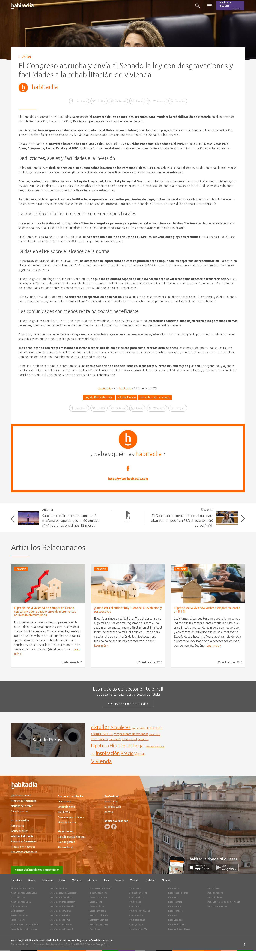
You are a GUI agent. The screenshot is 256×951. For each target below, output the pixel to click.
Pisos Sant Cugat (176, 924)
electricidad (129, 739)
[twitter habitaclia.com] (107, 827)
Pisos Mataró (174, 906)
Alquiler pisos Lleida (60, 915)
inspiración (108, 753)
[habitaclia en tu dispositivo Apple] (201, 870)
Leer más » (101, 645)
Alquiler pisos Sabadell (61, 929)
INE (93, 754)
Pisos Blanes (135, 902)
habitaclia (45, 86)
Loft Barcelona (18, 911)
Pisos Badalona (136, 897)
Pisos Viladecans (215, 897)
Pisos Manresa (175, 902)
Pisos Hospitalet (137, 920)
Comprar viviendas (99, 920)
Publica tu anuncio (230, 5)
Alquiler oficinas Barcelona (63, 902)
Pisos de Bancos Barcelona (24, 929)
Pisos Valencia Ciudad (139, 911)
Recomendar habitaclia (24, 852)
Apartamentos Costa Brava (24, 893)
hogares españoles (155, 746)
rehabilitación (126, 397)
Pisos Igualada (136, 924)
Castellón (150, 880)
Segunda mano (66, 806)
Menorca (92, 880)
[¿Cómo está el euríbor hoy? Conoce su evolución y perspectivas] (128, 583)
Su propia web (112, 806)
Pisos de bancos (67, 822)
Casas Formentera (98, 897)
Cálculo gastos (66, 842)
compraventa (102, 734)
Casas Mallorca (97, 906)
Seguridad (82, 940)
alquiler (100, 727)
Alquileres (120, 727)
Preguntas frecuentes (24, 800)
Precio (127, 753)
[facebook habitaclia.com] (114, 827)
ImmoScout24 (67, 944)
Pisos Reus (173, 897)
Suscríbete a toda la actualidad (128, 704)
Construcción (154, 734)
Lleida (62, 880)
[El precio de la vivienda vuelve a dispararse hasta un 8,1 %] (208, 583)
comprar (156, 728)
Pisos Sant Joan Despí (179, 929)
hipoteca (100, 745)
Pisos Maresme (18, 920)
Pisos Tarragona (215, 893)
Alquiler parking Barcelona (63, 906)
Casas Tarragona (98, 911)
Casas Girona (96, 902)
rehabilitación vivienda (155, 397)
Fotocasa (39, 944)
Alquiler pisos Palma (60, 920)
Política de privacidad (38, 940)
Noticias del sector (22, 806)
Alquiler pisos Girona (60, 911)
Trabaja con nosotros (23, 846)
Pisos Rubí (173, 915)
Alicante (166, 880)
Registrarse (17, 825)
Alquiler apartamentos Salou (25, 924)
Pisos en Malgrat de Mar (23, 888)
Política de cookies (63, 940)
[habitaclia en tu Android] (227, 870)
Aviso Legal (17, 940)
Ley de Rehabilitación (99, 397)
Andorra (119, 880)
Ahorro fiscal (65, 847)
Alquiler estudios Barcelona (64, 893)
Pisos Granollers (136, 915)
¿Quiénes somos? (21, 795)
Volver (26, 57)
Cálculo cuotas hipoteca (72, 836)
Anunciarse (111, 801)
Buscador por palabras (71, 817)
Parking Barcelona (20, 915)
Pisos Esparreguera (99, 924)
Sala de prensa (19, 811)
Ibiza (106, 880)
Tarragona (47, 880)
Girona (31, 880)
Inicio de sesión (20, 820)
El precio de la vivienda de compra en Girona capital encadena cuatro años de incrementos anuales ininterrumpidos (45, 611)
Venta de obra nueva (217, 906)
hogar (139, 745)
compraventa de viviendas (131, 734)
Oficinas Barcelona (138, 893)
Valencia (134, 880)
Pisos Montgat (175, 911)
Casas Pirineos (18, 897)
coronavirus (99, 739)
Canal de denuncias (101, 940)
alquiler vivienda (140, 728)
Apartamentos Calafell (101, 888)
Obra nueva (64, 801)
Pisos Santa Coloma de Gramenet (223, 902)
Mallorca (76, 880)
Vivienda (101, 761)
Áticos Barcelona (19, 906)
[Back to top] (247, 942)
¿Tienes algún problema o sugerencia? (37, 869)
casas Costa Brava (98, 893)
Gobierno (143, 739)
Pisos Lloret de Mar (138, 929)
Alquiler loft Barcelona (61, 897)
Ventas (139, 754)
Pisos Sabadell (175, 920)
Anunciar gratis (19, 831)
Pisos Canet (134, 906)
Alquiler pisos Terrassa (61, 924)
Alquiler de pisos (58, 888)
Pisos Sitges (213, 888)
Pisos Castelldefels (99, 915)
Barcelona (16, 880)
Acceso (108, 812)
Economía (104, 388)
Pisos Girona (96, 929)
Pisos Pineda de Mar (178, 893)
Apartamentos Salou (21, 902)
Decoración (115, 739)
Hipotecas (121, 745)
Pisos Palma (173, 888)
